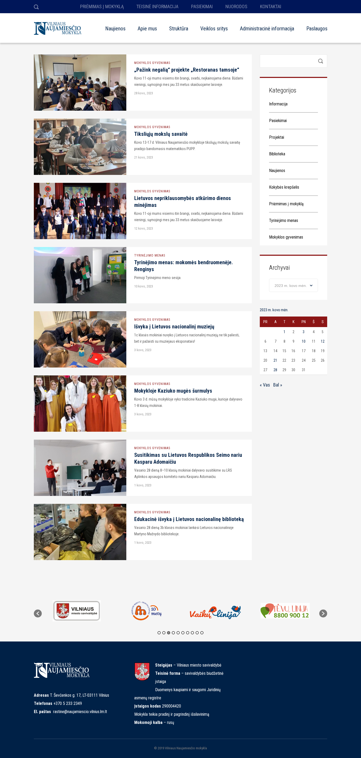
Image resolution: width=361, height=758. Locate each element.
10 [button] (201, 632)
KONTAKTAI (270, 6)
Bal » (277, 385)
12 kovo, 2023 (143, 228)
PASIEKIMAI (202, 6)
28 (275, 370)
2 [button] (163, 632)
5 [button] (178, 632)
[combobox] (293, 285)
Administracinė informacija (267, 28)
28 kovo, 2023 (143, 93)
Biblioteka (277, 153)
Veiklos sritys (214, 28)
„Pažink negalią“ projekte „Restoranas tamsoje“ (186, 70)
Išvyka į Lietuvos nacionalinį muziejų (174, 326)
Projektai (276, 137)
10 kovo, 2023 (143, 286)
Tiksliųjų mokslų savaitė (161, 134)
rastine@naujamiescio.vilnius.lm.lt (80, 711)
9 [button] (197, 632)
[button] (38, 613)
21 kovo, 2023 (143, 157)
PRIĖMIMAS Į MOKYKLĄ (102, 6)
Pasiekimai (278, 120)
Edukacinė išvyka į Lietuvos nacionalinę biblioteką (189, 519)
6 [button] (182, 632)
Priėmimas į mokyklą (286, 203)
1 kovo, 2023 (142, 485)
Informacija (278, 103)
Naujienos (115, 28)
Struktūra (178, 28)
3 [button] (168, 632)
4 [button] (173, 632)
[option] (76, 610)
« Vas (265, 385)
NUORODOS (236, 6)
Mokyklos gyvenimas (152, 63)
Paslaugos (316, 28)
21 (275, 360)
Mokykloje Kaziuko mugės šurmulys (173, 391)
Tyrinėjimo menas (149, 255)
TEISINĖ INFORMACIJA (157, 6)
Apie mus (147, 28)
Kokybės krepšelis (284, 187)
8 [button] (192, 632)
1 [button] (159, 632)
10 (304, 341)
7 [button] (187, 632)
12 (323, 341)
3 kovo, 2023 (142, 350)
